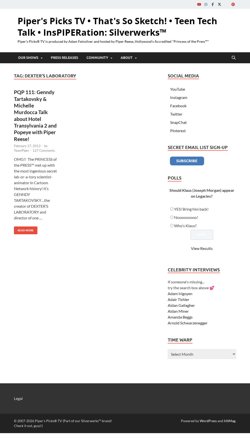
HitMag (229, 421)
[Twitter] (219, 4)
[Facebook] (213, 4)
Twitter (176, 114)
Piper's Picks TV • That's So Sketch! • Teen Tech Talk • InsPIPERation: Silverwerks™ (117, 26)
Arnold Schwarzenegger (188, 323)
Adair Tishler (178, 299)
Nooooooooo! (186, 217)
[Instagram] (206, 4)
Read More (24, 229)
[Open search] (233, 58)
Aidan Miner (178, 311)
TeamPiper (21, 150)
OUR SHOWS (28, 58)
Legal (18, 398)
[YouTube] (199, 4)
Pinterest (178, 130)
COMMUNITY (97, 58)
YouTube (177, 89)
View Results (202, 248)
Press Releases (64, 58)
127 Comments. (44, 150)
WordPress (208, 421)
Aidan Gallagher (181, 305)
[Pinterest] (233, 4)
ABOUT (127, 58)
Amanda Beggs (180, 317)
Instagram (178, 97)
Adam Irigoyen (180, 293)
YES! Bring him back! (191, 209)
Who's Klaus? (185, 225)
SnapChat (178, 122)
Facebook (178, 105)
